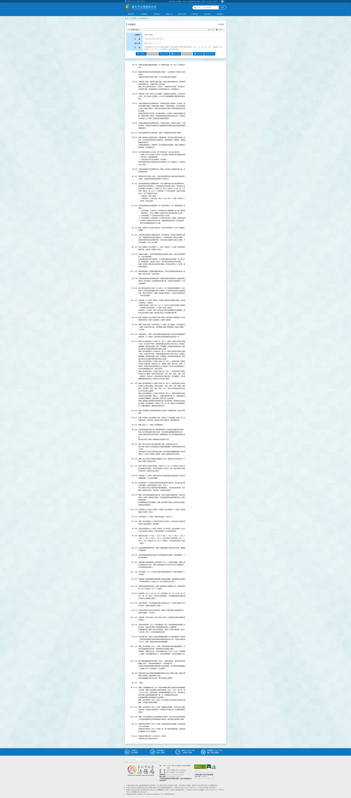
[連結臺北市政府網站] (214, 767)
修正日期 (137, 43)
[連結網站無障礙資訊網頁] (200, 767)
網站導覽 (179, 1)
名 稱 (137, 39)
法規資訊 (133, 18)
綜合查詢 (207, 14)
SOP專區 (203, 1)
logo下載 (209, 1)
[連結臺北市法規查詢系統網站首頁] (140, 7)
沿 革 (137, 47)
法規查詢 (156, 14)
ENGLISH (184, 1)
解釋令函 (169, 14)
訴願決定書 (182, 14)
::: (1, 17)
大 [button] (225, 1)
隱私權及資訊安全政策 (149, 760)
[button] (221, 24)
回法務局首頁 (172, 1)
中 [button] (222, 1)
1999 (168, 770)
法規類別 (143, 14)
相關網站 (220, 14)
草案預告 (194, 14)
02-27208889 (181, 770)
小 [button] (219, 1)
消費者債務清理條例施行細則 (153, 39)
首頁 (126, 18)
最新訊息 (131, 14)
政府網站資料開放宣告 (132, 760)
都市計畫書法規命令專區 (194, 1)
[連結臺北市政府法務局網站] (141, 770)
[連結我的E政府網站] (209, 767)
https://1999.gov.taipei (175, 774)
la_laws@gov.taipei (173, 776)
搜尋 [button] (222, 7)
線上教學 (214, 1)
